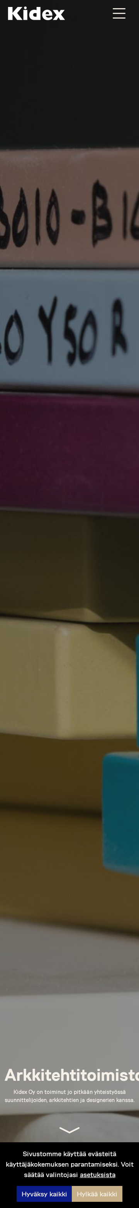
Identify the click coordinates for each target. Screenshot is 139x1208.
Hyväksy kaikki (44, 1193)
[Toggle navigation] (119, 13)
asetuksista (97, 1174)
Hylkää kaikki (97, 1193)
